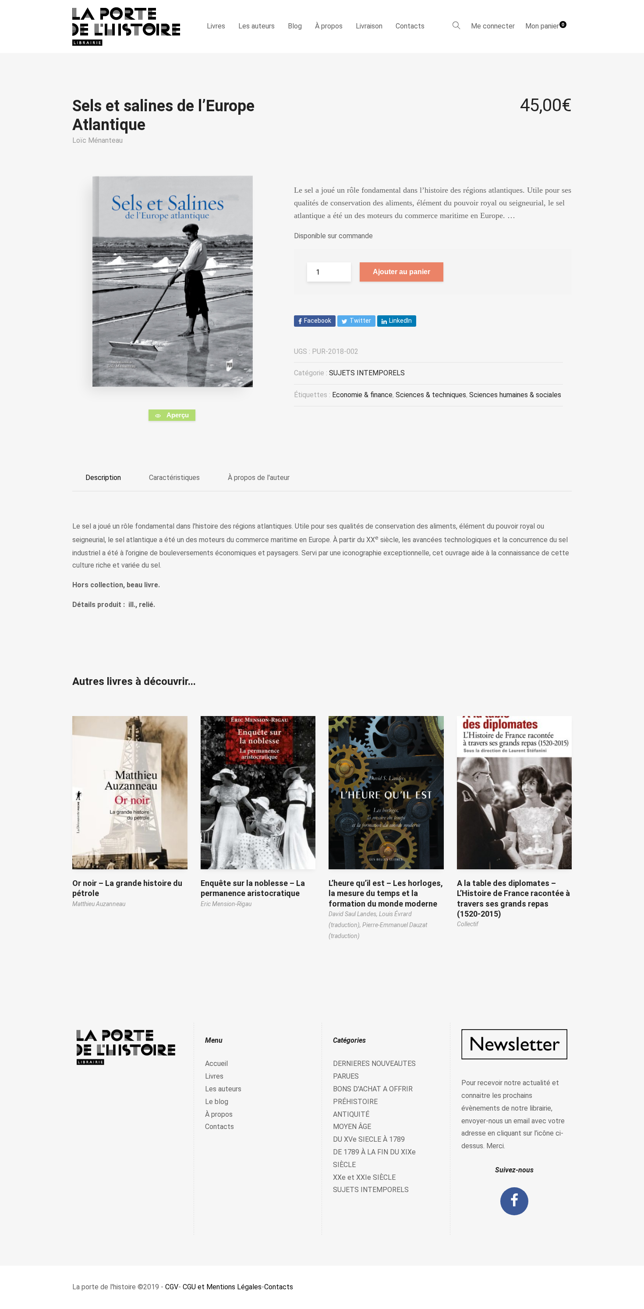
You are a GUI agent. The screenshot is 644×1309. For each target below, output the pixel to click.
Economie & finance (362, 395)
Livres (216, 26)
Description (103, 477)
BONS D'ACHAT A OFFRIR (373, 1089)
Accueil (216, 1063)
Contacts (410, 26)
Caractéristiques (174, 477)
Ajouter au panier (401, 271)
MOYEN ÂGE (352, 1126)
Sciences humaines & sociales (515, 395)
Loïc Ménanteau (97, 140)
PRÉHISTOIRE (355, 1101)
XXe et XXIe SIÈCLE (364, 1177)
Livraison (369, 26)
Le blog (216, 1101)
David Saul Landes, (354, 913)
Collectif (467, 924)
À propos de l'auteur (259, 477)
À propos (329, 26)
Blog (295, 26)
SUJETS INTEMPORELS (367, 373)
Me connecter (493, 26)
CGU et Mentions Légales (222, 1287)
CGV (171, 1287)
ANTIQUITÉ (351, 1114)
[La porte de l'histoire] (130, 26)
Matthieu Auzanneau (98, 903)
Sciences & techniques (431, 395)
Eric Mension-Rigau (226, 903)
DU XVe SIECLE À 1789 (369, 1139)
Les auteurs (256, 26)
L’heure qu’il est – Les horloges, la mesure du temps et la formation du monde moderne (386, 893)
